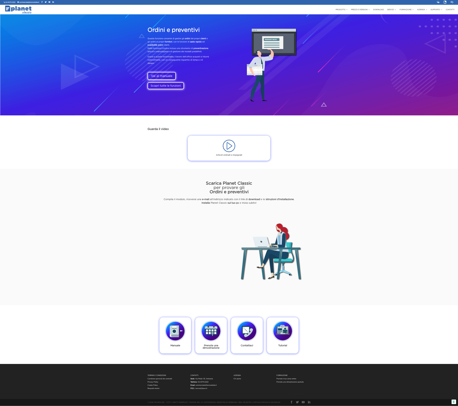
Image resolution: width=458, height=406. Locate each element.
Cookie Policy (153, 385)
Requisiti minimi (153, 388)
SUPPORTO (435, 10)
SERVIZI (390, 10)
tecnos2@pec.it (201, 388)
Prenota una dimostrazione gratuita (290, 382)
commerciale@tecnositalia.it (29, 2)
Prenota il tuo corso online (286, 379)
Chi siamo (237, 379)
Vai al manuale (161, 76)
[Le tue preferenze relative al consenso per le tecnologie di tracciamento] (454, 402)
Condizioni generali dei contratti (160, 379)
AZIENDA (421, 10)
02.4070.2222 (10, 2)
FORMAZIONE (405, 10)
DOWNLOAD (378, 10)
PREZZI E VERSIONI (359, 10)
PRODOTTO (340, 10)
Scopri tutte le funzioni (166, 85)
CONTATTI (450, 10)
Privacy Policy (153, 382)
